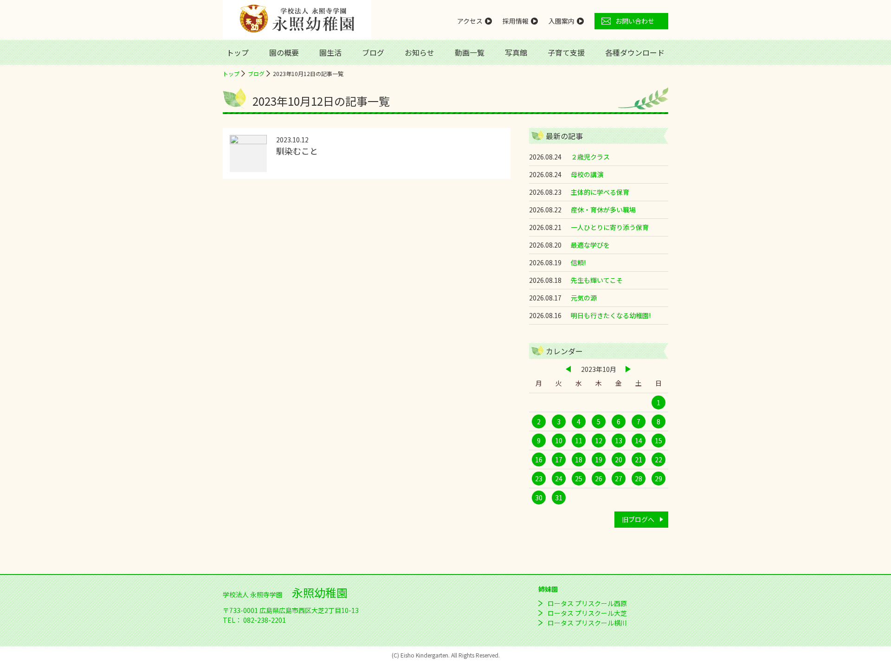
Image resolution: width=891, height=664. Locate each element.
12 (598, 440)
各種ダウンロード (635, 52)
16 (538, 459)
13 (618, 440)
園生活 (330, 52)
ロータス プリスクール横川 (587, 622)
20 (618, 459)
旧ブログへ (638, 519)
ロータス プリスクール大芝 (587, 613)
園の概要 (284, 52)
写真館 (516, 52)
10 (558, 440)
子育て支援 (566, 52)
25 (578, 478)
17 (558, 459)
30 (538, 497)
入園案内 (562, 21)
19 (598, 459)
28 (638, 478)
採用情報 (516, 21)
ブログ (373, 52)
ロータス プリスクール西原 (587, 603)
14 (638, 440)
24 (558, 478)
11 (578, 440)
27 (618, 478)
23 (538, 478)
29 (658, 478)
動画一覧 (469, 52)
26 (598, 478)
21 (638, 459)
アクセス (470, 21)
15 (658, 440)
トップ (237, 52)
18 (578, 459)
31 (558, 497)
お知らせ (419, 52)
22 (658, 459)
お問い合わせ (634, 21)
